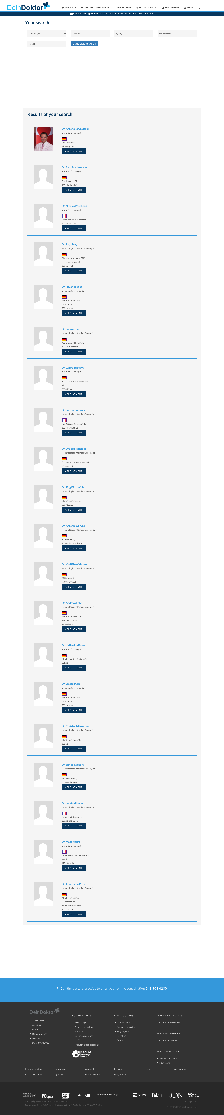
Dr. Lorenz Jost (70, 329)
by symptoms (180, 1069)
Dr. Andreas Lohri (72, 602)
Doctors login (123, 1022)
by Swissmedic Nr (93, 1074)
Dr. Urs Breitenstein (74, 448)
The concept (38, 1020)
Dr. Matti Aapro (71, 841)
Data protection (39, 1034)
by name (118, 1069)
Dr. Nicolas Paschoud (74, 205)
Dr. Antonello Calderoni (76, 128)
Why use (79, 1031)
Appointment (73, 151)
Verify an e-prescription (170, 1022)
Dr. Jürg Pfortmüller (73, 487)
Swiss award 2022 (40, 1042)
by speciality (90, 1069)
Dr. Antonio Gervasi (73, 525)
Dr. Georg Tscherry (73, 367)
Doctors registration (126, 1027)
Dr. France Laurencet (74, 410)
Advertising (164, 1063)
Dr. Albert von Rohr (73, 884)
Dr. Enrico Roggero (73, 764)
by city (147, 1069)
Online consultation (84, 1036)
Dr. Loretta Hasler (72, 803)
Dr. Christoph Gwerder (75, 726)
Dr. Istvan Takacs (72, 286)
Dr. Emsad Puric (71, 683)
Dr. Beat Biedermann (74, 167)
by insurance (61, 1069)
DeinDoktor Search (84, 44)
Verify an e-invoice (168, 1040)
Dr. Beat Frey (69, 244)
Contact (120, 1040)
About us (36, 1025)
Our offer (121, 1036)
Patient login (81, 1022)
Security (36, 1038)
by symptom (120, 1074)
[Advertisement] (112, 78)
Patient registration (84, 1027)
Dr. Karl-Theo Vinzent (75, 564)
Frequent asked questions (87, 1044)
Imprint (35, 1029)
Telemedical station (168, 1058)
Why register (123, 1031)
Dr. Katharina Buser (73, 645)
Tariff (77, 1040)
